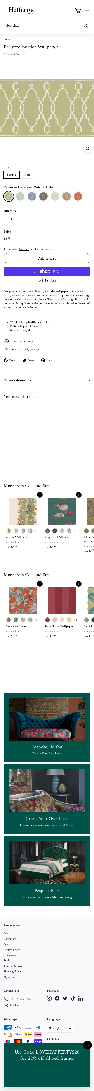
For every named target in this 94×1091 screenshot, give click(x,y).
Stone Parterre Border (55, 196)
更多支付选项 (47, 280)
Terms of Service (13, 966)
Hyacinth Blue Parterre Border (32, 196)
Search (7, 933)
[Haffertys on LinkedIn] (80, 998)
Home (7, 39)
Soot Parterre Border (43, 196)
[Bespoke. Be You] (47, 719)
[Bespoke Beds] (47, 862)
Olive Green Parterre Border (9, 196)
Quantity (10, 211)
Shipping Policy (12, 971)
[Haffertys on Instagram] (49, 998)
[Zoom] (88, 149)
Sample (11, 174)
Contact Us (10, 938)
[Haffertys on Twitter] (65, 998)
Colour (28, 187)
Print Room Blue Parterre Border (20, 196)
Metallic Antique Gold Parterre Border (66, 196)
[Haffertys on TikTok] (73, 998)
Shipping (24, 249)
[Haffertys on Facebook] (57, 998)
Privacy (8, 944)
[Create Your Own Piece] (47, 790)
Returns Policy (12, 949)
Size (6, 167)
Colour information (17, 380)
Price (7, 231)
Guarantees (10, 955)
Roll (27, 174)
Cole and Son (12, 54)
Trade (7, 960)
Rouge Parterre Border (78, 196)
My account (10, 977)
